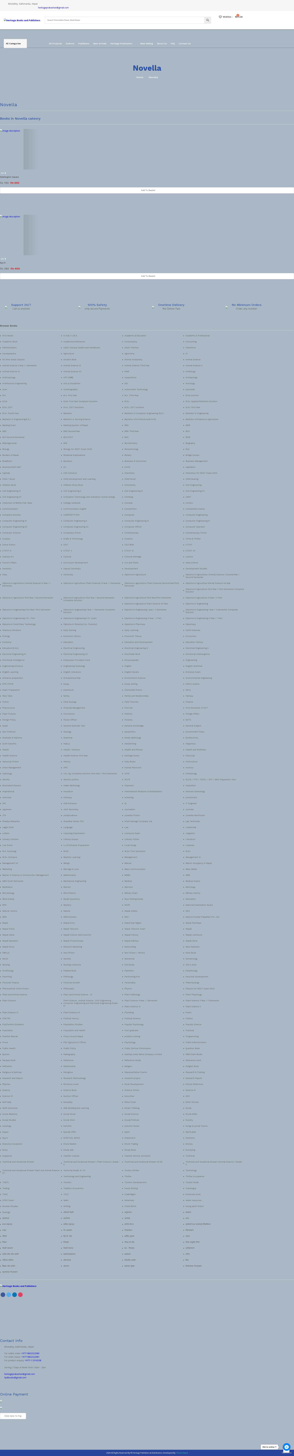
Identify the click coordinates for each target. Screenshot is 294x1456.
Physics (128, 988)
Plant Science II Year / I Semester (140, 1000)
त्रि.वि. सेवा (67, 1236)
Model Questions (71, 899)
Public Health (8, 1048)
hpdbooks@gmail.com (15, 1377)
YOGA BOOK (130, 1206)
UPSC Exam (8, 1200)
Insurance (68, 791)
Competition (130, 509)
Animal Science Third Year (137, 365)
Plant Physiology (194, 994)
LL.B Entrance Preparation (76, 845)
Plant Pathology (132, 994)
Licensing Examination (74, 833)
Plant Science (9, 1000)
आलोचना (66, 1218)
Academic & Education (135, 336)
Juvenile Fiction (132, 815)
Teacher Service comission (137, 1156)
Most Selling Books (133, 899)
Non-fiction (69, 953)
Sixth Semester (10, 1108)
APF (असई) (68, 377)
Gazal (5, 726)
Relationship (69, 1066)
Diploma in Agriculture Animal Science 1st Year (208, 583)
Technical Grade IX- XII (74, 1170)
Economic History (72, 636)
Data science (192, 563)
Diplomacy (191, 624)
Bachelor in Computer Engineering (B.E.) (144, 413)
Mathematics (69, 875)
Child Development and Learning (79, 479)
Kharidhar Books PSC (73, 821)
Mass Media (191, 869)
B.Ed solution (192, 395)
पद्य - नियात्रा (129, 1248)
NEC (126, 917)
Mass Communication (134, 869)
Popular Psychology (134, 1024)
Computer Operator (195, 527)
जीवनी (4, 1236)
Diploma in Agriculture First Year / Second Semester (27, 598)
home (139, 77)
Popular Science (193, 1024)
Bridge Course (192, 455)
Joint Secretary (70, 809)
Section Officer (70, 1096)
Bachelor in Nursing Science (76, 419)
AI (187, 353)
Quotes (5, 1054)
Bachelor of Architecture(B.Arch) (140, 419)
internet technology (195, 791)
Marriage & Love (71, 869)
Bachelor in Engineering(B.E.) (16, 419)
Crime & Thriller (193, 539)
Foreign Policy (9, 720)
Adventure (191, 347)
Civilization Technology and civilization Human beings (89, 497)
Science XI (191, 1090)
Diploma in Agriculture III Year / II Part (204, 598)
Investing (128, 797)
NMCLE (5, 953)
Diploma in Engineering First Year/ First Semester (26, 610)
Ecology (6, 636)
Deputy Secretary (72, 568)
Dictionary (68, 574)
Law (126, 827)
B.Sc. (127, 401)
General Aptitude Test (74, 726)
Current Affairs (9, 563)
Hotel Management (11, 767)
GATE (188, 720)
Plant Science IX (132, 1006)
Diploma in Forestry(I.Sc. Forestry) (80, 624)
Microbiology (8, 893)
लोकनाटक (67, 1260)
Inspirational (8, 791)
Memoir (67, 887)
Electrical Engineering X (197, 648)
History (66, 761)
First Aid (128, 708)
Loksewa (190, 845)
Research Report (194, 1078)
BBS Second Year (71, 431)
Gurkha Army (192, 738)
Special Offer (69, 1132)
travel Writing (131, 1188)
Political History (71, 1018)
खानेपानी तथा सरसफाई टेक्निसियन (198, 1224)
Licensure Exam (132, 833)
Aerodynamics (9, 353)
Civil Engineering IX (11, 491)
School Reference (194, 1084)
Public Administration (196, 1042)
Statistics (190, 1138)
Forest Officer (70, 720)
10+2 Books (7, 336)
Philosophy (68, 988)
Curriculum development (75, 563)
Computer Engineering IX (14, 521)
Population (7, 1030)
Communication (10, 509)
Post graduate (131, 1030)
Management (130, 857)
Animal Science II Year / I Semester (19, 365)
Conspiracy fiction (72, 533)
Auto (4, 389)
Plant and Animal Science (14, 994)
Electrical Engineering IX (136, 648)
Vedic (65, 1200)
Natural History (9, 911)
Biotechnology (131, 449)
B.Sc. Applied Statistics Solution (201, 401)
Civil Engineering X (72, 491)
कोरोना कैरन (129, 1224)
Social (188, 1108)
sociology (6, 1126)
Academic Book (9, 341)
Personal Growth (71, 982)
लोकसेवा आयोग (130, 1260)
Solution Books (131, 1126)
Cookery (6, 539)
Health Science (9, 755)
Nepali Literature (194, 935)
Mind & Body (8, 899)
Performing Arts (132, 977)
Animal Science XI (11, 371)
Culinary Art (8, 557)
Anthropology (8, 377)
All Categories (13, 43)
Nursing (6, 965)
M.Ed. (66, 851)
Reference (68, 1060)
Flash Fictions (9, 714)
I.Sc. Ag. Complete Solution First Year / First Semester (90, 773)
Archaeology (192, 377)
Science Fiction (131, 1090)
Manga (66, 863)
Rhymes (6, 1084)
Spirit (127, 1132)
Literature (190, 839)
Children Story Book (73, 485)
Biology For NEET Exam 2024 (77, 449)
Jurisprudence (70, 815)
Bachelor (67, 413)
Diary (4, 574)
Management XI (193, 857)
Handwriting (130, 744)
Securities (129, 1096)
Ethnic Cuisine (193, 684)
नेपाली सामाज (68, 1248)
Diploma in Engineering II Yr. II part (80, 618)
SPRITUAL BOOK (71, 1138)
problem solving (132, 1036)
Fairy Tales (7, 696)
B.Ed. (5, 401)
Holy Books (130, 761)
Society (189, 1120)
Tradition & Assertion (73, 1188)
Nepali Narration (10, 941)
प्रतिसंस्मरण (190, 1248)
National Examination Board (199, 905)
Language (68, 827)
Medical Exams (193, 881)
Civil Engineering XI (133, 491)
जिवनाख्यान (190, 1230)
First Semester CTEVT (197, 708)
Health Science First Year (75, 755)
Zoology (6, 1212)
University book (193, 1194)
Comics (189, 503)
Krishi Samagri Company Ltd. (138, 821)
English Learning (10, 672)
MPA (4, 905)
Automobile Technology (136, 389)
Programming (192, 1036)
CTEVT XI (129, 551)
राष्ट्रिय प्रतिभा (7, 1260)
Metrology (190, 887)
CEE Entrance (70, 473)
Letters (5, 833)
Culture (189, 557)
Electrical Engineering (74, 648)
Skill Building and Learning (76, 1108)
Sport (5, 1138)
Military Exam (131, 893)
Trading (5, 1188)
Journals (190, 809)
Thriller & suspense (195, 1176)
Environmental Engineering (199, 678)
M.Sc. (188, 851)
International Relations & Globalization (143, 791)
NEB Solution (70, 917)
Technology (191, 1170)
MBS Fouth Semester (12, 881)
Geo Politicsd (8, 732)
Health (5, 750)
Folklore (128, 714)
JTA (4, 815)
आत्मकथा (5, 1218)
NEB (4, 917)
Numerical (129, 959)
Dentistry (6, 568)
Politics (189, 1018)
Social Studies (9, 1120)
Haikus (66, 744)
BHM (188, 437)
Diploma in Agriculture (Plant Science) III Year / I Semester (92, 583)
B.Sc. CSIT (7, 407)
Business (67, 461)
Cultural (67, 557)
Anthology (191, 371)
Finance (189, 702)
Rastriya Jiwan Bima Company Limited (143, 1054)
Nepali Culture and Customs (77, 935)
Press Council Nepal (73, 1036)
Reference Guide (132, 1060)
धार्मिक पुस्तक (129, 1236)
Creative (128, 539)
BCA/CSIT (68, 437)
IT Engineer (191, 803)
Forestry (128, 720)
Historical (190, 755)
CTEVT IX (6, 551)
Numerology (192, 959)
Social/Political (131, 1120)
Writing (66, 1206)
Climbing (128, 497)
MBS (188, 875)
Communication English (75, 509)
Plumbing (129, 1012)
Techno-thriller (131, 1170)
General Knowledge (134, 726)
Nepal (5, 923)
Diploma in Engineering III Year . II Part (143, 618)
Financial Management (74, 708)
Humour (190, 767)
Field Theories (131, 702)
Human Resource (132, 767)
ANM (126, 371)
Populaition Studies (73, 1024)
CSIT (65, 545)
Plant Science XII (71, 1012)
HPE (65, 767)
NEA (188, 911)
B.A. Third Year (131, 395)
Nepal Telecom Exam (134, 929)
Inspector (129, 785)
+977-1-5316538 (33, 1360)
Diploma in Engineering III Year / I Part (204, 618)
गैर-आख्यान (67, 1230)
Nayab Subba (130, 911)
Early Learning (131, 630)
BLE (188, 449)
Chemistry (129, 473)
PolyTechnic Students (13, 1024)
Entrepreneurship (72, 678)
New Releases (193, 947)
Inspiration (191, 785)
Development (131, 568)
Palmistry (129, 971)
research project (132, 1078)
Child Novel (130, 479)
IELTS (127, 779)
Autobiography (70, 389)
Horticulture (192, 761)
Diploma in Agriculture (135, 574)
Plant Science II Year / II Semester (202, 1000)
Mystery (67, 905)
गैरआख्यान (128, 1230)
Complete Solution (11, 515)
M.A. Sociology (9, 851)
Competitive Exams (195, 509)
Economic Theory (133, 636)
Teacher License (71, 1156)
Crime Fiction (8, 545)
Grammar (68, 738)
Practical (190, 1030)
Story (5, 1150)
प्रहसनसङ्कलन (69, 1254)
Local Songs (130, 845)
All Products (55, 43)
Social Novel (69, 1114)
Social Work (69, 1120)
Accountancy (130, 341)
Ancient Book (69, 359)
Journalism (129, 809)
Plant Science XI (10, 1012)
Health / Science (71, 750)
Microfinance (69, 893)
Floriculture (69, 714)
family (66, 696)
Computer (129, 515)
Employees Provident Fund (76, 660)
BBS (4, 431)
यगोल (188, 1254)
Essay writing (130, 684)
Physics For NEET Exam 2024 (200, 988)
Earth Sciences (193, 630)
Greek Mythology (132, 738)
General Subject (193, 726)
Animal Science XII (72, 371)
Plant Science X (193, 1006)
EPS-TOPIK (7, 684)
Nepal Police (8, 929)
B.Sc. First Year (193, 407)
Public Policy (69, 1048)
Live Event (7, 845)
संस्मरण (66, 1266)
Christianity (130, 485)
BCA (188, 431)
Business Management (197, 461)
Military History (193, 893)
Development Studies (196, 568)
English (128, 666)
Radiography (69, 1054)
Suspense (7, 1156)
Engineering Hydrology (74, 666)
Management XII (10, 863)
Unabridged (129, 1194)
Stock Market (69, 1144)
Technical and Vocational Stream (18, 1162)
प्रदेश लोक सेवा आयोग (10, 1254)
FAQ (173, 43)
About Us (162, 43)
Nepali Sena (191, 941)
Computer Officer (133, 527)
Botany (127, 455)
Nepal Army (69, 923)
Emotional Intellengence (198, 654)
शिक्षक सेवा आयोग (8, 1266)
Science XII (7, 1096)
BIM (65, 443)
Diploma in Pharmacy (134, 624)
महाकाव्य (127, 1254)
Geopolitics (130, 732)
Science (6, 1090)
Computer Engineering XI (136, 521)
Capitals (6, 473)
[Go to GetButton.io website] (287, 1453)
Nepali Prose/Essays (73, 941)
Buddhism (7, 461)
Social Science (131, 1114)
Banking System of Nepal (75, 425)
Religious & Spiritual (12, 1072)
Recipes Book (8, 1060)
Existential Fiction (133, 690)
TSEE (5, 1194)
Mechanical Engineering (74, 881)
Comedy (128, 503)
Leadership (191, 827)
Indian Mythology (71, 785)
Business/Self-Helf (11, 467)
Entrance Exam (193, 672)
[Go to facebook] (286, 1447)
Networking (130, 947)
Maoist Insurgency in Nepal (199, 863)
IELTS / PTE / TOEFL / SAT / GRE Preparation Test (211, 779)
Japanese (6, 809)
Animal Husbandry (133, 359)
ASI (126, 383)
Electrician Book (132, 654)
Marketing (7, 869)
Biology (5, 449)
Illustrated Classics (11, 785)
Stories (189, 1144)
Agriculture (68, 353)
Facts (188, 690)
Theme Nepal (182, 1453)
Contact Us (185, 43)
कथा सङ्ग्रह (7, 1224)
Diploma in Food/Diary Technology (19, 624)
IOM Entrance (70, 803)
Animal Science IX (72, 365)
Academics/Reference (74, 341)
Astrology (190, 383)
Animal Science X (194, 365)
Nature (66, 911)
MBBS (127, 875)
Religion (128, 1066)
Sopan (5, 1132)
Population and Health (74, 1030)
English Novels (131, 672)
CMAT (188, 497)
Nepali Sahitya (131, 941)
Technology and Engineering (77, 1176)
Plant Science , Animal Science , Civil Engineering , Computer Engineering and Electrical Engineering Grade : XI (91, 1003)
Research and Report (12, 1078)
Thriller (128, 1176)
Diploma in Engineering (197, 604)
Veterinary (129, 1200)
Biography (190, 443)
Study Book (130, 1150)
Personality (130, 982)
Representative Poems (135, 1072)
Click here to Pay (13, 1416)
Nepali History (131, 935)
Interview (6, 797)
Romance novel (71, 1084)
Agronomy (129, 353)
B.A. (4, 395)
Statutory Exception (12, 1144)
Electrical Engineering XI (14, 654)
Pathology (68, 977)
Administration (9, 347)
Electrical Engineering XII (75, 654)
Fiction (5, 702)
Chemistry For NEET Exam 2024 (201, 473)
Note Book (191, 953)
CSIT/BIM (129, 545)
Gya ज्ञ (3, 263)
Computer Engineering (196, 515)
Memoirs (128, 887)
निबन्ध (4, 1242)
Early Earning (69, 630)
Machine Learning (71, 857)
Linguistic (190, 833)
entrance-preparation (12, 678)
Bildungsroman (9, 443)
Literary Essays (70, 839)
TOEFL (5, 1182)
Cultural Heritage (132, 557)
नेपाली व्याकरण (7, 1248)
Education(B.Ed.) (10, 648)
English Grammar (194, 666)
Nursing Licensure (72, 965)
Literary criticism (10, 839)
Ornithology (8, 971)
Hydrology (7, 773)
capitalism (191, 467)
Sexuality (67, 1102)
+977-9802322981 (30, 1356)
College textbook (71, 503)
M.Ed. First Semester (134, 851)
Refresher (7, 1066)
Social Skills (191, 1114)
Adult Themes (131, 347)
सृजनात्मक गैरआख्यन (9, 1272)
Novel (5, 959)
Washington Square (9, 177)
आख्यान (188, 1212)
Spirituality (191, 1132)
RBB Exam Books (194, 1054)
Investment (191, 797)
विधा (187, 1260)
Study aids (68, 1150)
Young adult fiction (195, 1206)
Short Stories (192, 1102)
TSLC (66, 1194)
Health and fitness (133, 750)
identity (6, 779)
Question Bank (193, 1048)
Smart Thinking (131, 1108)
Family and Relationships (136, 696)
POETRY (6, 1018)
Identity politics (71, 779)
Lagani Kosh (8, 827)
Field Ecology (69, 702)
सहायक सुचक (129, 1266)
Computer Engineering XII (14, 527)
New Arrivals (99, 43)
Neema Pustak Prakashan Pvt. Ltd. (203, 917)
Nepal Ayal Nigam (132, 923)
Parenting (7, 977)
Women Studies (10, 1206)
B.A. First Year (70, 395)
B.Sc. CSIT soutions (134, 407)
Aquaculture (130, 377)
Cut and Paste (131, 563)
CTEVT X (67, 551)
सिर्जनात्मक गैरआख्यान (194, 1266)
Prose (5, 1042)
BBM (188, 425)
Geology (67, 732)
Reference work (193, 1060)
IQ (125, 803)
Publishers (83, 43)
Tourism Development (135, 1182)
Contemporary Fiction (196, 533)
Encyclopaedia (131, 660)
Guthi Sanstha (9, 744)
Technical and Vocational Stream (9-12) (143, 1162)
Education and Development (138, 642)
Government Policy (195, 732)
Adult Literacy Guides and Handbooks (81, 347)
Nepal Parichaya (193, 923)
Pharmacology (192, 982)
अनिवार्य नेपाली (68, 1212)
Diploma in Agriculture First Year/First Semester (147, 598)
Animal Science (193, 359)
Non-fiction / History (134, 953)
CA (64, 467)
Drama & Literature (11, 630)
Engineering (191, 660)
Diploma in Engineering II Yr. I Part (18, 618)
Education (68, 642)
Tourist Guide (192, 1182)
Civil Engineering (194, 485)
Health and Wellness (196, 750)
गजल (4, 1230)
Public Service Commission (137, 1048)
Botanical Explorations (74, 455)
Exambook (68, 690)
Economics (191, 636)
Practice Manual (10, 1036)
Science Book (70, 1090)
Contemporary (131, 533)
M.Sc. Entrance (9, 857)
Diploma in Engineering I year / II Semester (145, 610)
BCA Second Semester (13, 437)
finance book (8, 708)
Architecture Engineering (14, 383)
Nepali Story (8, 947)
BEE (126, 437)
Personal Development (197, 977)
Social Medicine (9, 1114)
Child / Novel (8, 479)
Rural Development (134, 1084)
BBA (126, 425)
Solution (67, 1126)
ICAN (126, 773)
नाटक (188, 1236)
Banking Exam (9, 425)
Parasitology (192, 971)
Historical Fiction (10, 761)
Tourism (67, 1182)
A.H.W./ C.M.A (70, 336)
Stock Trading (131, 1144)
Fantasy (189, 696)
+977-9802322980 (30, 1353)
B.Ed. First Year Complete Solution (80, 401)
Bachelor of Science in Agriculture (202, 419)
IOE (4, 803)
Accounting (191, 341)
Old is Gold (191, 965)
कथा (187, 1218)
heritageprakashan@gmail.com (53, 7)
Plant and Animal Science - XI (77, 994)
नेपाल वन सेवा (129, 1242)
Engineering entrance (12, 666)
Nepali (189, 929)
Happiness (191, 744)
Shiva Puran (130, 1102)
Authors (70, 43)
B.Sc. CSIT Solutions (73, 407)
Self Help (6, 1102)
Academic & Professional (198, 336)
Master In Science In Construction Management (25, 875)
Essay (66, 684)
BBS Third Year (131, 431)
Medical (128, 881)
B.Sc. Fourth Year (10, 413)
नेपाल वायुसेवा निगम (193, 1242)
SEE (188, 1096)
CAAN (127, 467)
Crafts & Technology (73, 539)
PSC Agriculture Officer (74, 1042)
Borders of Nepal (10, 455)
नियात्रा (66, 1242)
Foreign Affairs (192, 714)
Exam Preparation (11, 690)
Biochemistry (130, 443)
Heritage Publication (121, 43)
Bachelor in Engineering (197, 413)
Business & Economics (135, 461)
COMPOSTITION (71, 515)
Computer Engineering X (75, 521)
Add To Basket (148, 190)
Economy (6, 642)
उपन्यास (127, 1218)
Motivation (191, 899)
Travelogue (191, 1188)
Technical (190, 1156)
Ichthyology (191, 773)
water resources (194, 1200)
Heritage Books (131, 755)
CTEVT (189, 545)
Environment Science (134, 678)
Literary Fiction (131, 839)
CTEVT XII (190, 551)
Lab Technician (193, 821)
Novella (67, 959)
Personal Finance (10, 982)
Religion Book (192, 1066)
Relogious (68, 1072)
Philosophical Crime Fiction (15, 988)
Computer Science (11, 533)
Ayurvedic (190, 389)
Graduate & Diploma (12, 738)
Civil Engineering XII (195, 491)
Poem (188, 1012)
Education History (194, 642)
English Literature (72, 672)
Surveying (190, 1150)
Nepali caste (8, 935)
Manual (127, 863)
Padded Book (69, 971)
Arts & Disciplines (71, 383)
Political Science (132, 1018)
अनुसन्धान (128, 1212)
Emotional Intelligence (13, 660)
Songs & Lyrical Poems (197, 1126)
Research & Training (195, 1072)
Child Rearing (192, 479)
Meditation (7, 887)
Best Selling (146, 43)
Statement (129, 1138)
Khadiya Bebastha (11, 821)
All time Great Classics (13, 359)
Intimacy (67, 797)
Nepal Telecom (70, 929)
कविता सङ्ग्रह (68, 1224)
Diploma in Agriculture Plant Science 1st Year (146, 604)
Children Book (9, 485)
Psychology (130, 1042)
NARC (127, 905)
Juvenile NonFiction (195, 815)
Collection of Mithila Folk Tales (17, 503)
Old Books (129, 965)
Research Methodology (74, 1078)
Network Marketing (72, 947)
